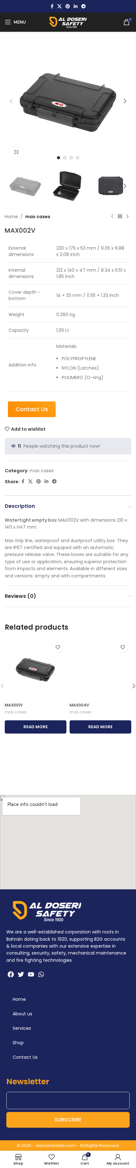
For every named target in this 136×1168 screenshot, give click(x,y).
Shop (18, 1043)
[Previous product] (112, 216)
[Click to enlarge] (16, 152)
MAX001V (14, 705)
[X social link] (59, 6)
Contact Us (25, 1057)
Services (22, 1028)
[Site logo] (68, 22)
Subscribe (68, 1119)
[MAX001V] (35, 669)
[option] (58, 157)
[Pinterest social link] (68, 6)
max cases (37, 216)
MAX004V (79, 705)
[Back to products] (120, 216)
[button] (11, 101)
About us (22, 1014)
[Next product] (127, 216)
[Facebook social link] (52, 6)
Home (11, 216)
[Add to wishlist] (57, 647)
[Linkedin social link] (75, 6)
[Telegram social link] (83, 6)
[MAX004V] (100, 669)
